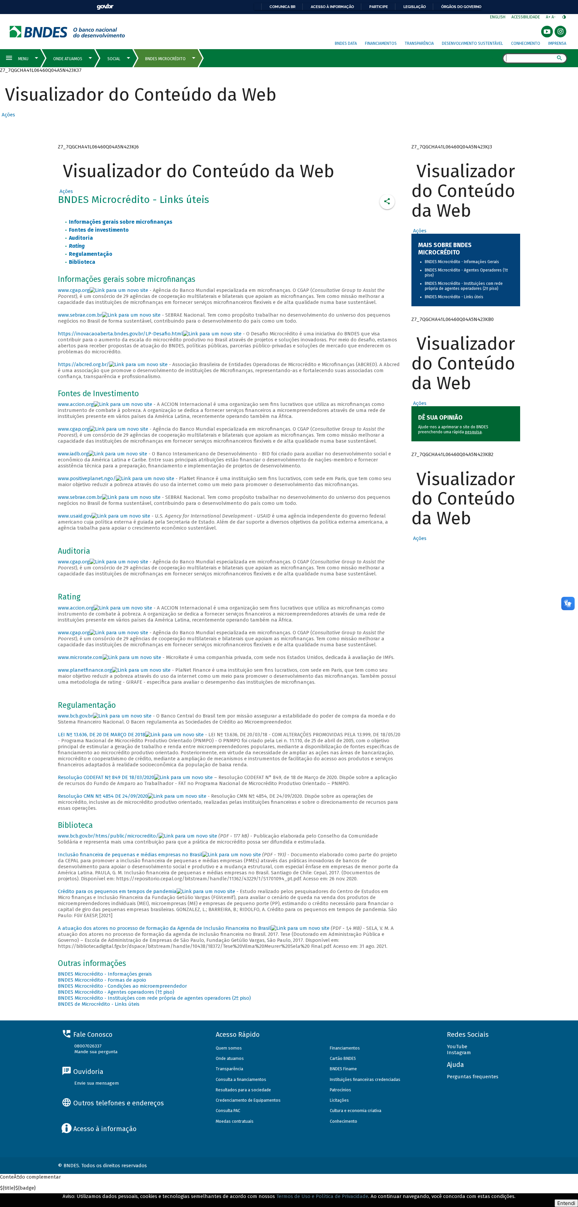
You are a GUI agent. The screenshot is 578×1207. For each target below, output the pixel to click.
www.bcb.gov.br (75, 716)
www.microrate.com (80, 657)
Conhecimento (525, 43)
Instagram (459, 1053)
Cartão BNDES (343, 1058)
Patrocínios (340, 1089)
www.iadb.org (73, 454)
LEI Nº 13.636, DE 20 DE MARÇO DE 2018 (101, 735)
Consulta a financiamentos (241, 1079)
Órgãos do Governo (461, 7)
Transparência (419, 43)
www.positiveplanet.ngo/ (87, 478)
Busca (496, 59)
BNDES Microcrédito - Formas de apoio (102, 980)
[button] (7, 115)
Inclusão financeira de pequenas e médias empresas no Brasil (130, 855)
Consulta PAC (228, 1110)
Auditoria (81, 238)
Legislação (414, 7)
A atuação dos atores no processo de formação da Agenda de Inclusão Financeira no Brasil (164, 928)
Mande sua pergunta (95, 1052)
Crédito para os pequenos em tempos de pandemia (117, 891)
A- (554, 17)
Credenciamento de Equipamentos (248, 1100)
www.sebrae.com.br (80, 315)
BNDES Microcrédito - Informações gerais (105, 974)
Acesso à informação (332, 7)
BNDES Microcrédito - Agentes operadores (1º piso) (116, 992)
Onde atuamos (230, 1058)
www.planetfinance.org (85, 670)
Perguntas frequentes (472, 1077)
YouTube (457, 1047)
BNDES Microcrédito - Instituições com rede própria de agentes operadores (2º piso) (154, 998)
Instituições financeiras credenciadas (365, 1079)
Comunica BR (282, 7)
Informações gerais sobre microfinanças (120, 222)
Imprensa (557, 43)
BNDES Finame (343, 1068)
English (497, 17)
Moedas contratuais (235, 1121)
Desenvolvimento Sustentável (472, 43)
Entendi (566, 1203)
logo (67, 31)
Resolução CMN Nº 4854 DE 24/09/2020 (103, 796)
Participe (378, 7)
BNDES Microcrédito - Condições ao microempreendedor (122, 986)
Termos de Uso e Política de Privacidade (322, 1196)
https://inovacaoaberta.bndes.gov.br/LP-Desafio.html (120, 334)
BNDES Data (346, 43)
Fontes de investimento (99, 230)
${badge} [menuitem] (18, 1188)
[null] (138, 364)
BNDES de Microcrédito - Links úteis (98, 1004)
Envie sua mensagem (96, 1083)
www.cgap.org (74, 290)
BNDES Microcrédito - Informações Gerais (462, 261)
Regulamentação (90, 254)
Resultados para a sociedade (243, 1089)
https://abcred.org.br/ (83, 364)
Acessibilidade (525, 17)
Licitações (339, 1100)
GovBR (105, 7)
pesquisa (473, 432)
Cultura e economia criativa (355, 1110)
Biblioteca (82, 262)
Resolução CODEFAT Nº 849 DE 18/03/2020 (106, 777)
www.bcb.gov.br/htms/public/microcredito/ (108, 836)
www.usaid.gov (75, 516)
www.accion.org (76, 404)
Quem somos (229, 1048)
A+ (549, 17)
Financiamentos (381, 43)
